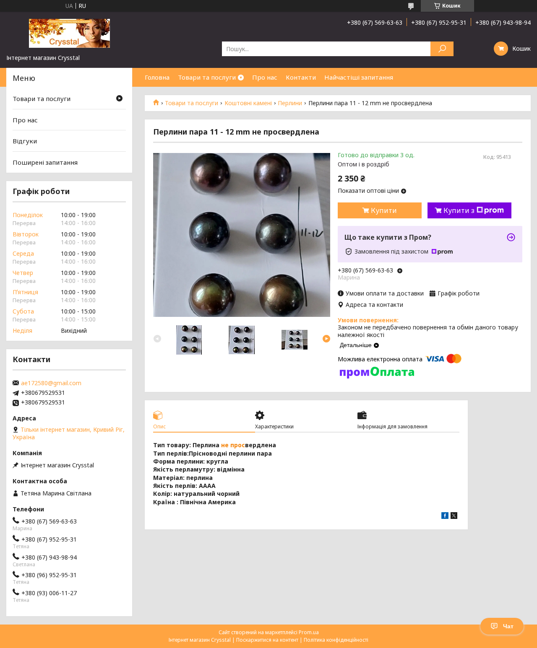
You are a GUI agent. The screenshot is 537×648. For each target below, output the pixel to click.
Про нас (264, 77)
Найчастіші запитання (358, 77)
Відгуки (25, 141)
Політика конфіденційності (336, 639)
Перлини (290, 103)
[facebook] (444, 517)
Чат (508, 626)
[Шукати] (442, 48)
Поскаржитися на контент (267, 639)
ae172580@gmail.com (51, 383)
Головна (157, 77)
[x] (454, 517)
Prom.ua (309, 632)
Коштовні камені (248, 103)
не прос (233, 445)
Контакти (301, 77)
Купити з (458, 210)
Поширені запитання (45, 162)
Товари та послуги (207, 77)
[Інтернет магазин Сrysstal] (69, 32)
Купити (384, 210)
